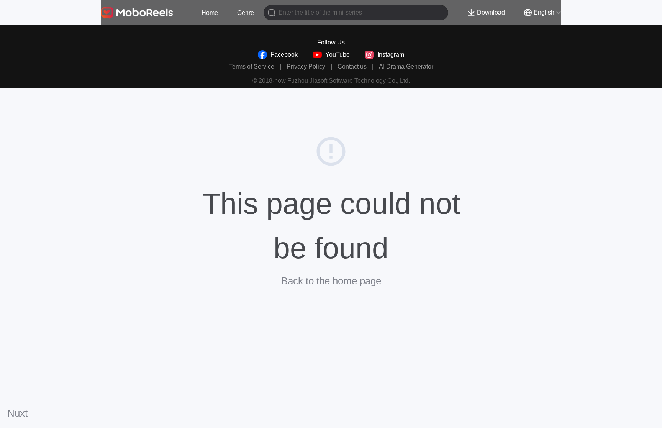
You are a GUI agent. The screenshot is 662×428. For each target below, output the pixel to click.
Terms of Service (251, 66)
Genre (245, 13)
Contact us (353, 66)
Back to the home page (331, 280)
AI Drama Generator (406, 66)
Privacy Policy (306, 66)
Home (210, 13)
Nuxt (17, 413)
